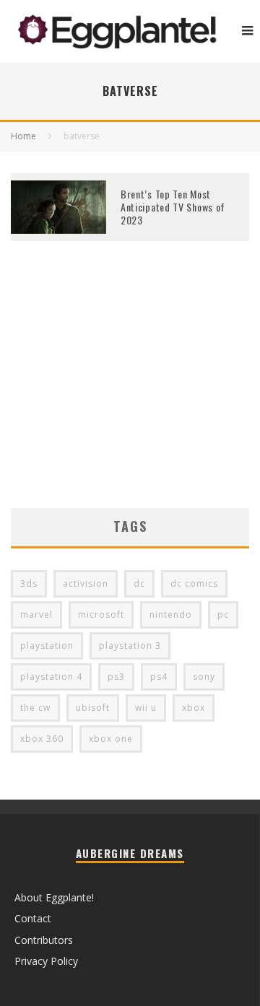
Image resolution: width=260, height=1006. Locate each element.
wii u (146, 707)
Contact (32, 918)
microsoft (101, 614)
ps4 (159, 676)
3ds (29, 583)
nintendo (171, 614)
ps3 (116, 676)
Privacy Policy (46, 961)
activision (85, 583)
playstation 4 (51, 676)
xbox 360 (42, 738)
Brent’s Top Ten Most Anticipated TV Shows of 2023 (173, 206)
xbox (193, 707)
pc (223, 614)
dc (139, 583)
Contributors (43, 940)
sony (204, 676)
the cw (35, 707)
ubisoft (93, 707)
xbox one (111, 738)
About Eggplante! (54, 897)
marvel (36, 614)
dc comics (194, 583)
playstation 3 (130, 645)
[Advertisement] (130, 396)
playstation (47, 645)
